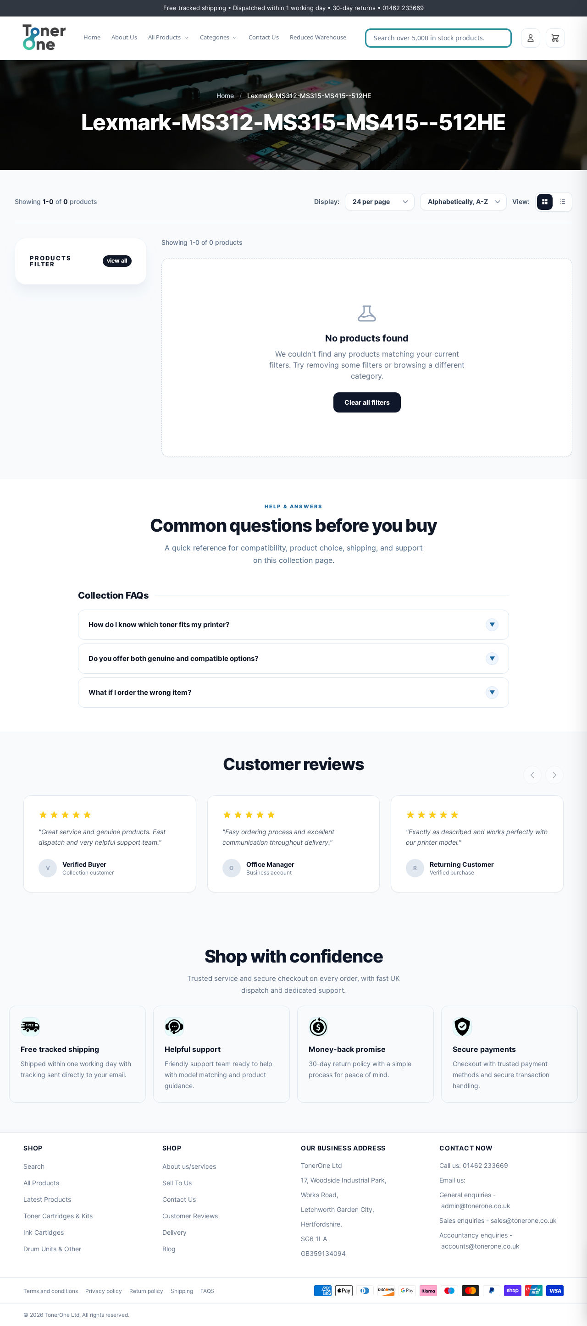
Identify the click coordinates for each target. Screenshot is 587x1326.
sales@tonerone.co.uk (524, 1220)
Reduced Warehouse (318, 37)
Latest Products (47, 1199)
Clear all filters (367, 402)
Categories (214, 37)
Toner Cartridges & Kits (58, 1216)
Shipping (182, 1290)
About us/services (189, 1166)
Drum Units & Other (52, 1249)
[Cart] (555, 38)
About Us (124, 37)
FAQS (207, 1290)
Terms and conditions (50, 1290)
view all (117, 260)
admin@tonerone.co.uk (475, 1206)
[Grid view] (545, 201)
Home (91, 37)
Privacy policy (103, 1290)
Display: (326, 201)
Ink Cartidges (43, 1232)
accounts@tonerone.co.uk (480, 1246)
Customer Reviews (190, 1216)
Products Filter (51, 261)
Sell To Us (177, 1183)
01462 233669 (485, 1165)
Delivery (174, 1232)
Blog (169, 1249)
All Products (164, 37)
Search (33, 1166)
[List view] (562, 201)
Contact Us (264, 37)
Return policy (146, 1290)
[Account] (530, 38)
